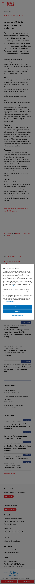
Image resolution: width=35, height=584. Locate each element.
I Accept (17, 306)
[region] (17, 292)
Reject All (17, 311)
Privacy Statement (14, 285)
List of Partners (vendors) (9, 301)
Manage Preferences (17, 315)
